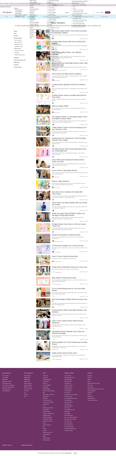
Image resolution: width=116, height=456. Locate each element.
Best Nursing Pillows (69, 405)
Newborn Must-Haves (47, 379)
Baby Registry (6, 373)
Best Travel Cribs (68, 421)
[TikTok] (4, 448)
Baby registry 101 (18, 42)
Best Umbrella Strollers (69, 426)
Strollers (44, 436)
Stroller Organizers (46, 434)
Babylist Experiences (28, 385)
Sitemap (89, 394)
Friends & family (17, 67)
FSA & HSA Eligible (47, 385)
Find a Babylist (5, 377)
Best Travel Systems (69, 424)
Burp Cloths (45, 398)
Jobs (25, 392)
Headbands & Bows (47, 415)
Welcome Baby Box (6, 390)
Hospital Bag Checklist (6, 383)
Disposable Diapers (46, 411)
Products (16, 35)
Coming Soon (45, 377)
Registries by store (18, 44)
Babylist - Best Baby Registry (7, 12)
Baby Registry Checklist (7, 381)
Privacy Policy (90, 387)
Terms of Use (90, 385)
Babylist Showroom (28, 383)
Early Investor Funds (28, 388)
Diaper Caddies (46, 409)
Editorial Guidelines (91, 398)
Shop (44, 373)
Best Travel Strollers (69, 423)
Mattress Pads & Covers (48, 421)
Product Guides (69, 373)
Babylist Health (27, 379)
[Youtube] (18, 448)
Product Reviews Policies (92, 400)
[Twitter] (15, 448)
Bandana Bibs (45, 387)
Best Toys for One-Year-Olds (70, 419)
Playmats (45, 430)
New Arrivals (45, 375)
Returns (88, 381)
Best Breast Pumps (68, 396)
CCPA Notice (90, 392)
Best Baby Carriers (68, 381)
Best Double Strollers (69, 402)
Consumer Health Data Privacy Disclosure (95, 388)
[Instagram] (7, 448)
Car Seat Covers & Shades (48, 402)
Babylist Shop (27, 381)
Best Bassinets (68, 392)
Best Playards (67, 407)
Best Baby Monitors (68, 388)
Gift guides (16, 52)
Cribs (44, 405)
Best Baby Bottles (68, 379)
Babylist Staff (59, 272)
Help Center (89, 375)
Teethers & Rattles (46, 438)
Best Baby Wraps (68, 390)
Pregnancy (45, 16)
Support (89, 373)
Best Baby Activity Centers (70, 377)
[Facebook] (10, 448)
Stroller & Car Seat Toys (47, 432)
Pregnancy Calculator (69, 430)
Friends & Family (104, 16)
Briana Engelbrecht (59, 241)
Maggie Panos (58, 252)
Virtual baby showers (19, 50)
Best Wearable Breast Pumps (70, 428)
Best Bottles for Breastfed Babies (71, 394)
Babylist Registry (27, 375)
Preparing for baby (18, 46)
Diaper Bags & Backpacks (48, 407)
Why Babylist (5, 379)
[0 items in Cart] (113, 12)
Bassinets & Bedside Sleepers (49, 390)
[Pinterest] (12, 448)
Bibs (44, 392)
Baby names (17, 62)
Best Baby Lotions (68, 387)
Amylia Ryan (64, 70)
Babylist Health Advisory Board (93, 383)
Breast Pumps (46, 396)
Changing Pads (46, 404)
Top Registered (46, 381)
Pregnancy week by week (20, 60)
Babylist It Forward (27, 387)
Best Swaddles (67, 413)
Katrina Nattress (58, 261)
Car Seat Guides (68, 375)
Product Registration (91, 390)
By (54, 80)
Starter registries (18, 40)
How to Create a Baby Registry (8, 385)
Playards (44, 428)
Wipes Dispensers (46, 439)
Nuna (44, 426)
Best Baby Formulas (69, 385)
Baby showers (17, 48)
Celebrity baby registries (19, 54)
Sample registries (18, 38)
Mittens (44, 423)
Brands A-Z (45, 383)
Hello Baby (26, 390)
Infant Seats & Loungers (47, 419)
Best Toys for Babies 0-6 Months (71, 417)
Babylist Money (27, 377)
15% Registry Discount (6, 388)
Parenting (91, 16)
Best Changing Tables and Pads (71, 398)
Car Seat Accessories (47, 400)
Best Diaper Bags (68, 400)
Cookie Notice (90, 396)
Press (25, 396)
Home (6, 16)
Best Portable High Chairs (70, 409)
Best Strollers (67, 411)
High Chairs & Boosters (47, 417)
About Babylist (28, 373)
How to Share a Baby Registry (8, 387)
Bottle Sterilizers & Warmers (48, 394)
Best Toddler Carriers (69, 415)
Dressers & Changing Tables (48, 413)
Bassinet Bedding (46, 388)
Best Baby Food (68, 383)
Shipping (89, 379)
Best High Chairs (68, 404)
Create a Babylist (5, 375)
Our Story (26, 394)
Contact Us (89, 377)
